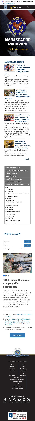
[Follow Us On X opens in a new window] (10, 400)
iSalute (23, 366)
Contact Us (12, 370)
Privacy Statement (12, 373)
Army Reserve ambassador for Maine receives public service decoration (22, 144)
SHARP (17, 383)
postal (13, 319)
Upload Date (19, 249)
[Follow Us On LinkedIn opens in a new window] (24, 400)
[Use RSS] (28, 400)
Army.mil (23, 373)
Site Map (12, 366)
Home (12, 364)
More (26, 159)
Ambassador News (11, 173)
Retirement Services (17, 381)
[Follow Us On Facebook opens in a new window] (5, 400)
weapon (27, 323)
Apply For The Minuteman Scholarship (17, 170)
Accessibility (12, 368)
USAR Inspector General (17, 388)
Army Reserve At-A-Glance (13, 182)
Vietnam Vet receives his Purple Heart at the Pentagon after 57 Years (17, 69)
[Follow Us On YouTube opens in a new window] (19, 400)
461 (10, 319)
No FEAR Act (23, 368)
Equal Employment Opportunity (17, 379)
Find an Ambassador (12, 176)
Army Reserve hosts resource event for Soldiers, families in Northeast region (22, 118)
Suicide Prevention (17, 386)
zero (17, 319)
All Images (7, 249)
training (22, 323)
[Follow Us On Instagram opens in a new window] (14, 400)
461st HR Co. (9, 325)
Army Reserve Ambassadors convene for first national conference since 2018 (17, 94)
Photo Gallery (17, 335)
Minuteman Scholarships (13, 167)
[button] (8, 3)
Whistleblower (23, 370)
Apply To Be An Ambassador (14, 179)
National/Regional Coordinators (15, 185)
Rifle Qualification (25, 319)
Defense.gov (23, 375)
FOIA (23, 364)
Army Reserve (9, 321)
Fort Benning (15, 323)
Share (7, 275)
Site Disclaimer (12, 375)
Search (27, 242)
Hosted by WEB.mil (16, 411)
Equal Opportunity (17, 377)
